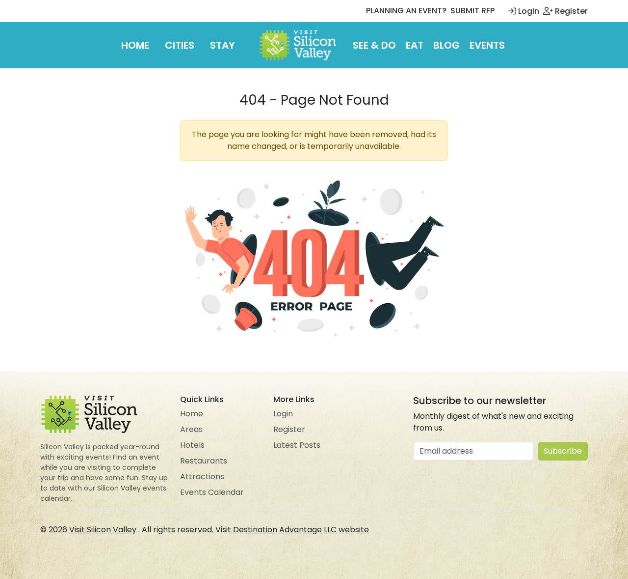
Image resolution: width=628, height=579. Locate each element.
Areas (191, 429)
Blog (446, 45)
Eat (414, 45)
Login (527, 11)
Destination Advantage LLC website (301, 529)
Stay (222, 45)
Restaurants (203, 460)
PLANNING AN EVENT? (406, 10)
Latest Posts (296, 445)
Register (570, 11)
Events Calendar (212, 492)
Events (487, 45)
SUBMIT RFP (472, 10)
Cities (179, 45)
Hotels (192, 445)
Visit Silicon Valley (102, 529)
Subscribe (563, 451)
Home (135, 45)
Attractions (202, 476)
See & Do (374, 45)
